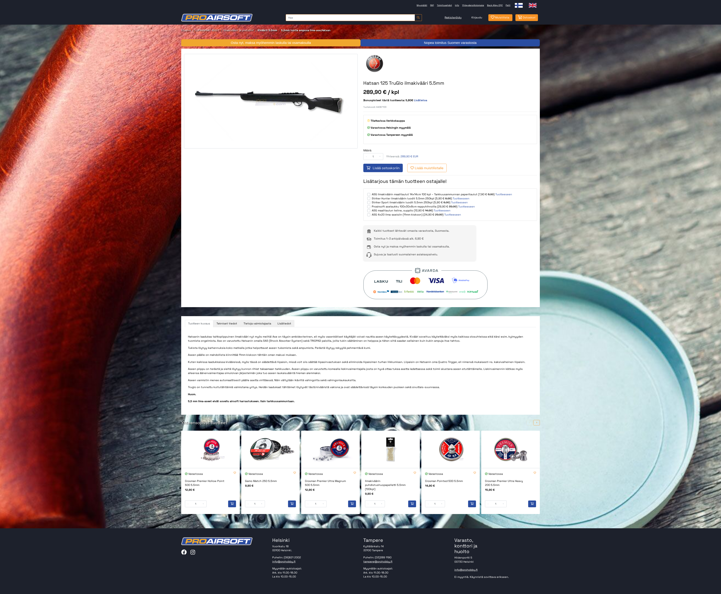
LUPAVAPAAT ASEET (207, 30)
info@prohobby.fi (284, 561)
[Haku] (418, 17)
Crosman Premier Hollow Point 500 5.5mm (204, 483)
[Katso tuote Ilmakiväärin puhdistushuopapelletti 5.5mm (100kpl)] (390, 449)
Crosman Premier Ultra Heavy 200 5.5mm (504, 483)
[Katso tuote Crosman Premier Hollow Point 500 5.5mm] (210, 449)
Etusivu (186, 30)
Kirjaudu (476, 17)
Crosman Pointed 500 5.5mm (444, 481)
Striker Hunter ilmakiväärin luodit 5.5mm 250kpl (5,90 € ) (412, 198)
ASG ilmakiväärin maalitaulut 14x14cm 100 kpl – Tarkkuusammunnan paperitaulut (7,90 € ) (433, 194)
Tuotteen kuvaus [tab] (199, 323)
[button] (529, 422)
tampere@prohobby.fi (377, 561)
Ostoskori (528, 17)
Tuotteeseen (503, 194)
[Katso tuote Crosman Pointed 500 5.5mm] (450, 449)
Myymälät (422, 5)
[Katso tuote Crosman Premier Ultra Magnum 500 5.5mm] (330, 449)
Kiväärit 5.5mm (267, 30)
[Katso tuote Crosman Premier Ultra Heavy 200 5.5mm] (510, 449)
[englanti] (533, 5)
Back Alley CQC (495, 5)
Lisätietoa (420, 100)
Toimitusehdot (444, 5)
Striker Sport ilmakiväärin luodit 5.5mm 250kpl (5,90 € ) (411, 202)
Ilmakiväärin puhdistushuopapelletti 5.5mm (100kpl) (385, 485)
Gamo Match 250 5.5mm (261, 481)
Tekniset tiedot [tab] (226, 323)
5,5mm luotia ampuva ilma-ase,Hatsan (305, 30)
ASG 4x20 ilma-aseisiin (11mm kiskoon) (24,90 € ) (407, 214)
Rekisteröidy (453, 17)
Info (457, 5)
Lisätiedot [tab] (284, 323)
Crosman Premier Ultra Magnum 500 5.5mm (325, 483)
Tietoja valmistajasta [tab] (257, 323)
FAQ (432, 5)
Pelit (508, 5)
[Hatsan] (385, 63)
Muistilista (501, 17)
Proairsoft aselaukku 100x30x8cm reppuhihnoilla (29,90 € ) (414, 206)
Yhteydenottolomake (473, 5)
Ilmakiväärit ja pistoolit (238, 30)
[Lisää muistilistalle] (235, 473)
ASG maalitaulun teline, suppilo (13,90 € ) (402, 210)
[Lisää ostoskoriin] (232, 504)
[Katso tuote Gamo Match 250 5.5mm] (270, 449)
